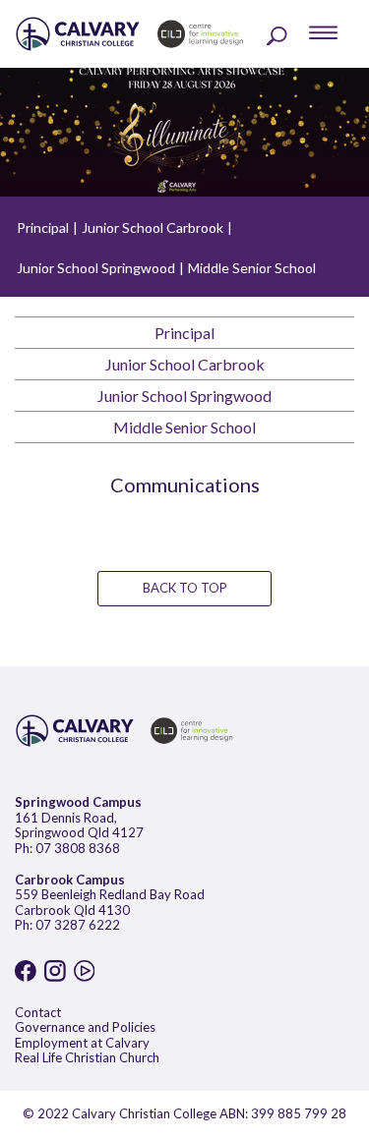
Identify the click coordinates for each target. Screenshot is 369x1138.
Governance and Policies (85, 1027)
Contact (38, 1012)
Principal (43, 227)
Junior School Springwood (96, 267)
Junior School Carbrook (152, 227)
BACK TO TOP (185, 588)
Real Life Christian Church (87, 1057)
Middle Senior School (252, 267)
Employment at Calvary (82, 1043)
